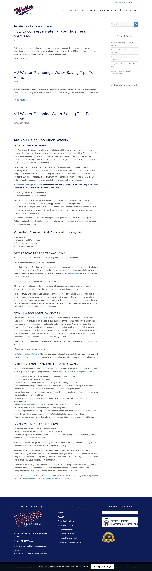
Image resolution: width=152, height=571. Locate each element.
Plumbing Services (66, 521)
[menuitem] (64, 10)
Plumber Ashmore (65, 525)
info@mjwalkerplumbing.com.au (32, 546)
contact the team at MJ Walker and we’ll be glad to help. (46, 479)
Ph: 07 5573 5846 (123, 2)
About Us (62, 517)
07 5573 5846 (27, 541)
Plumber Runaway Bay (67, 538)
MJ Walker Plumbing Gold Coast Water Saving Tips (48, 232)
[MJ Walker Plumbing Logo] (24, 10)
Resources (24, 123)
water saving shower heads (31, 404)
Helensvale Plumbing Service (70, 542)
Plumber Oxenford (65, 530)
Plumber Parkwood (66, 534)
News (16, 40)
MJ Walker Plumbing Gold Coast (28, 185)
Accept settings (102, 566)
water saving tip (72, 273)
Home (60, 513)
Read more (19, 58)
